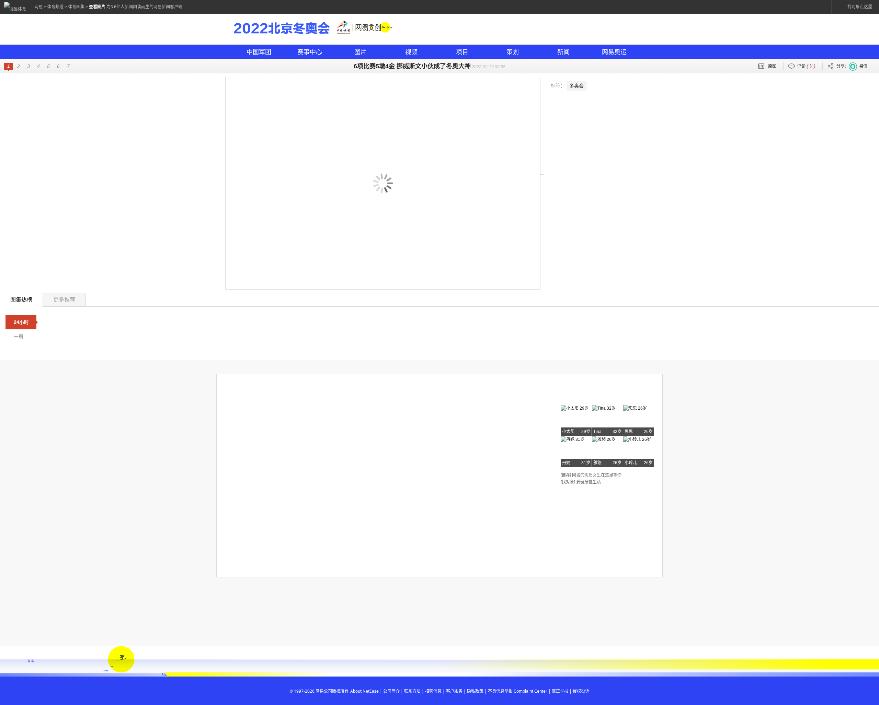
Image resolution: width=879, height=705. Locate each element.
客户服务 (454, 691)
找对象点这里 (859, 6)
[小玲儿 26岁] (637, 439)
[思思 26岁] (635, 408)
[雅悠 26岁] (604, 439)
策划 (512, 52)
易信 (863, 66)
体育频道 (55, 6)
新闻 (563, 52)
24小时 (21, 322)
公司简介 (391, 691)
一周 (18, 336)
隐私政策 (475, 691)
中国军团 (259, 52)
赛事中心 (309, 52)
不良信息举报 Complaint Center (517, 691)
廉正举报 (560, 691)
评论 (806, 65)
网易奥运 (614, 52)
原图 (772, 66)
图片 (360, 52)
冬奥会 (576, 86)
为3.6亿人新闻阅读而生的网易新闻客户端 (144, 6)
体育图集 (76, 6)
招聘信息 (433, 691)
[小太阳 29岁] (575, 408)
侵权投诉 (581, 691)
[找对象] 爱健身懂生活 (581, 482)
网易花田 (578, 394)
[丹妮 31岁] (572, 439)
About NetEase (364, 691)
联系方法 (412, 691)
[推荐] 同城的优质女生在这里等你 (591, 475)
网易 (38, 6)
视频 (411, 52)
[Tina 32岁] (604, 408)
